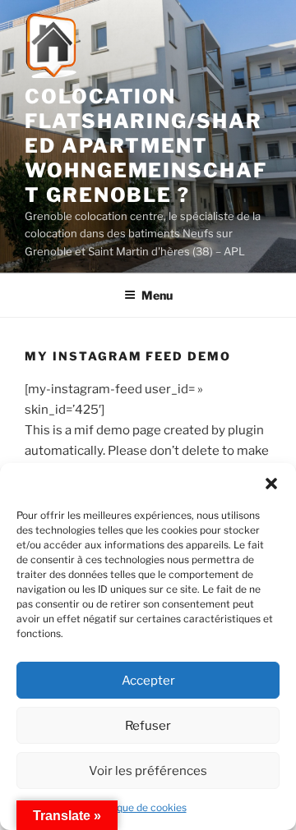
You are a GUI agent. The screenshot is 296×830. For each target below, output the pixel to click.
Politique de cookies (140, 807)
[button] (271, 483)
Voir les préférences (148, 771)
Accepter (148, 680)
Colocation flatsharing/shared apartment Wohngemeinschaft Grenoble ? (146, 146)
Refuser (148, 725)
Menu (157, 295)
